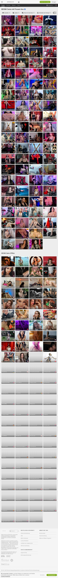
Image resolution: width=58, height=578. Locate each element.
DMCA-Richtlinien (24, 538)
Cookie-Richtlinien (24, 540)
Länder (16, 12)
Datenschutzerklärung (25, 533)
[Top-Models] (19, 2)
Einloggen (54, 1)
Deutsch (13, 531)
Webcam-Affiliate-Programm (45, 538)
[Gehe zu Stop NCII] (5, 564)
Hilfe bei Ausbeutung (25, 545)
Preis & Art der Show (28, 12)
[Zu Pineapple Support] (11, 560)
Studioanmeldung (43, 535)
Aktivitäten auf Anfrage (44, 12)
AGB (22, 535)
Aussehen (6, 12)
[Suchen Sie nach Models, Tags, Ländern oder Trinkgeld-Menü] (56, 5)
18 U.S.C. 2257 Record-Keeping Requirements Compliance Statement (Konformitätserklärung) (20, 570)
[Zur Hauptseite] (10, 2)
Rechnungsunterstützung (26, 555)
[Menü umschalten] (2, 2)
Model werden (42, 533)
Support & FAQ (24, 552)
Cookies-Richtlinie (5, 576)
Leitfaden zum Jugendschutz (27, 543)
